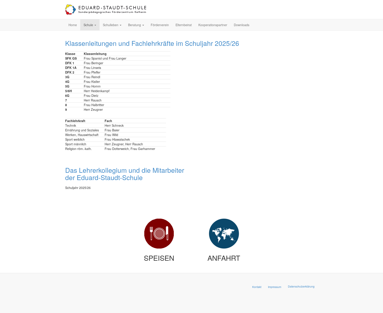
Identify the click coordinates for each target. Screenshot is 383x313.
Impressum (274, 287)
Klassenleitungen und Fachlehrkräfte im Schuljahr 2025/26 (152, 43)
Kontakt (256, 287)
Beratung (135, 25)
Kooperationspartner (212, 25)
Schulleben (111, 25)
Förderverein (160, 25)
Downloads (241, 25)
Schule (89, 25)
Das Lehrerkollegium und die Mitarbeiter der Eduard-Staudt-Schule (124, 173)
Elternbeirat (184, 25)
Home (72, 25)
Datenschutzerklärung (301, 286)
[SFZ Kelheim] (106, 9)
